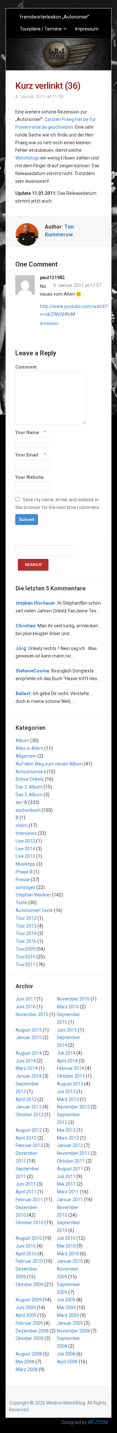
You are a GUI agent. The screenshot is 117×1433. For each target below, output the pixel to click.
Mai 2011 (66, 1184)
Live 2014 (25, 848)
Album (22, 740)
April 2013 (26, 1099)
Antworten (49, 323)
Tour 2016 (26, 941)
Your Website (29, 477)
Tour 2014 (26, 933)
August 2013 (70, 1083)
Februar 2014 (70, 1068)
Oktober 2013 (71, 1076)
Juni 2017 (26, 998)
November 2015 (32, 1014)
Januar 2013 (29, 1106)
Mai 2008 (25, 1361)
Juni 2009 (26, 1307)
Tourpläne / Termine (41, 28)
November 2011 (73, 1153)
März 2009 (68, 1315)
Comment (26, 367)
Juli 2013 (66, 1091)
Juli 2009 (66, 1299)
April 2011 (26, 1191)
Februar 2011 (29, 1199)
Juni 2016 (26, 1006)
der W (21, 802)
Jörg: (21, 648)
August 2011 (70, 1168)
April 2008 (67, 1361)
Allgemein (26, 756)
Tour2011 (25, 964)
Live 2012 (25, 841)
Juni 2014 (26, 1060)
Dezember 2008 (32, 1330)
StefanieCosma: (33, 670)
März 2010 (68, 1253)
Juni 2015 (67, 1030)
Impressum (86, 28)
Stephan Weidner (33, 894)
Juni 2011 (26, 1184)
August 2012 (29, 1130)
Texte (21, 902)
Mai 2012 (66, 1130)
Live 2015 (25, 856)
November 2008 (73, 1330)
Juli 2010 (66, 1238)
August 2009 (29, 1299)
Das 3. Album (29, 794)
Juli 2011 (66, 1176)
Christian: (26, 625)
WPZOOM (98, 1422)
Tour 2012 (26, 918)
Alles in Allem (29, 748)
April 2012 (26, 1138)
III (17, 817)
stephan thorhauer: (36, 603)
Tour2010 (25, 956)
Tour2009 (25, 949)
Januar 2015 (29, 1037)
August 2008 (29, 1353)
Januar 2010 (70, 1261)
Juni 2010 (26, 1246)
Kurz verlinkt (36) (47, 85)
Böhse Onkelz (30, 779)
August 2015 (29, 1030)
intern (22, 825)
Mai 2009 (66, 1307)
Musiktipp (25, 864)
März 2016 (68, 1006)
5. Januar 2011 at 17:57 (77, 285)
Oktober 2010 (30, 1222)
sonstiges (25, 887)
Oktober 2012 (30, 1114)
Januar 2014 (29, 1076)
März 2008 (27, 1369)
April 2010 (26, 1253)
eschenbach (28, 810)
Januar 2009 (70, 1323)
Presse (23, 879)
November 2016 (73, 998)
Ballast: (24, 693)
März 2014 (27, 1068)
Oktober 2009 (30, 1284)
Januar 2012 (70, 1145)
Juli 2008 (66, 1353)
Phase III (24, 871)
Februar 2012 (29, 1145)
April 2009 (26, 1315)
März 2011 (68, 1191)
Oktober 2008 (30, 1338)
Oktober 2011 (71, 1161)
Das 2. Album (29, 786)
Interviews (26, 833)
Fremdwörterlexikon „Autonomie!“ (54, 16)
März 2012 (68, 1138)
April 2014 (67, 1060)
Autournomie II (31, 771)
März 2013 (68, 1099)
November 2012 (73, 1106)
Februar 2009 (29, 1323)
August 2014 (29, 1053)
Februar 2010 (29, 1261)
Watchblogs (27, 157)
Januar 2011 (70, 1199)
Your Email (26, 454)
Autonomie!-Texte (34, 910)
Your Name (27, 432)
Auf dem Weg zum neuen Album (49, 763)
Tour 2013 (26, 926)
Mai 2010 (66, 1246)
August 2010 (29, 1238)
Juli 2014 (66, 1053)
